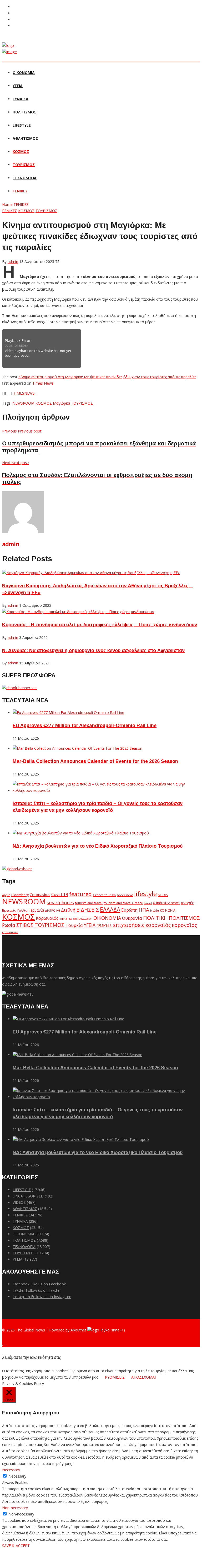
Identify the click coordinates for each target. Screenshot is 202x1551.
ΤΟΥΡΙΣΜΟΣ (24, 164)
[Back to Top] (4, 1345)
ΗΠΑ (144, 909)
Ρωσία (8, 925)
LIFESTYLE (22, 125)
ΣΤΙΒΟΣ (24, 925)
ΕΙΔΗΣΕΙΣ (87, 909)
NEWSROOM (23, 403)
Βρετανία (9, 910)
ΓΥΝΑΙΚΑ (20, 98)
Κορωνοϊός (47, 918)
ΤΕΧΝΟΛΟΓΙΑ (25, 177)
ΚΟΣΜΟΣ (21, 151)
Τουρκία (74, 925)
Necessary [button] (11, 1469)
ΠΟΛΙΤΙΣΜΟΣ (24, 112)
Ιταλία (154, 910)
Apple (6, 895)
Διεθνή (68, 910)
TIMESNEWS (24, 393)
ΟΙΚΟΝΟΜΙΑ (24, 72)
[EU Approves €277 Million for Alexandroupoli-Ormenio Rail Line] (68, 712)
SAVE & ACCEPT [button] (16, 1545)
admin (10, 544)
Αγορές (187, 902)
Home (7, 204)
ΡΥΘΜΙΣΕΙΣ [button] (115, 1377)
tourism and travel (89, 903)
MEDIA (163, 894)
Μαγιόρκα (61, 403)
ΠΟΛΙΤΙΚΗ (155, 917)
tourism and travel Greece (123, 903)
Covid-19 (59, 894)
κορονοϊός (184, 925)
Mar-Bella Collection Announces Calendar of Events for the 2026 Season (95, 761)
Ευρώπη (129, 910)
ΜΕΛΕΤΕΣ (65, 919)
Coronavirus (40, 894)
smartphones (60, 902)
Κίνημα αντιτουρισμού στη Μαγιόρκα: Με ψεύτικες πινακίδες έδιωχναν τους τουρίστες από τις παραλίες (107, 376)
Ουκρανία (132, 918)
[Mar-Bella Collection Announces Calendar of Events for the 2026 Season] (77, 748)
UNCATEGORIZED (28, 1196)
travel (148, 903)
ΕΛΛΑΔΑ (110, 909)
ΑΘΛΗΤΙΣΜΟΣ (25, 138)
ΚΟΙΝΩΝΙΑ (167, 910)
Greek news (125, 895)
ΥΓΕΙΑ (18, 85)
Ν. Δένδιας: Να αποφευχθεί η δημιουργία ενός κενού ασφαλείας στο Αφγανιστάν (93, 650)
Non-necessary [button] (15, 1507)
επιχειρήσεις (128, 925)
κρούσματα (10, 932)
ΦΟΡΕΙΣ (104, 925)
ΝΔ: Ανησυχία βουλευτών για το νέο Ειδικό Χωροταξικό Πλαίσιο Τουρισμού (98, 846)
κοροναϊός (158, 924)
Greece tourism (104, 895)
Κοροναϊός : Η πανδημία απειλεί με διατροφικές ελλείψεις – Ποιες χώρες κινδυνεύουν (99, 624)
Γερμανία (36, 910)
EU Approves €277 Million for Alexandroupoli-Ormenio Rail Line (84, 725)
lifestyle (145, 893)
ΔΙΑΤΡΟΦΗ (52, 910)
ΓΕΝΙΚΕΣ (20, 190)
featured (80, 894)
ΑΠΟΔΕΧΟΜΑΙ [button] (143, 1377)
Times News (43, 383)
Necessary (17, 1476)
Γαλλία (22, 910)
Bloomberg (20, 895)
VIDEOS (19, 1202)
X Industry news (166, 902)
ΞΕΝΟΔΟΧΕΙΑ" (82, 919)
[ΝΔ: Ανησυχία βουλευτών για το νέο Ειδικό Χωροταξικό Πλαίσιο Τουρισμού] (81, 833)
